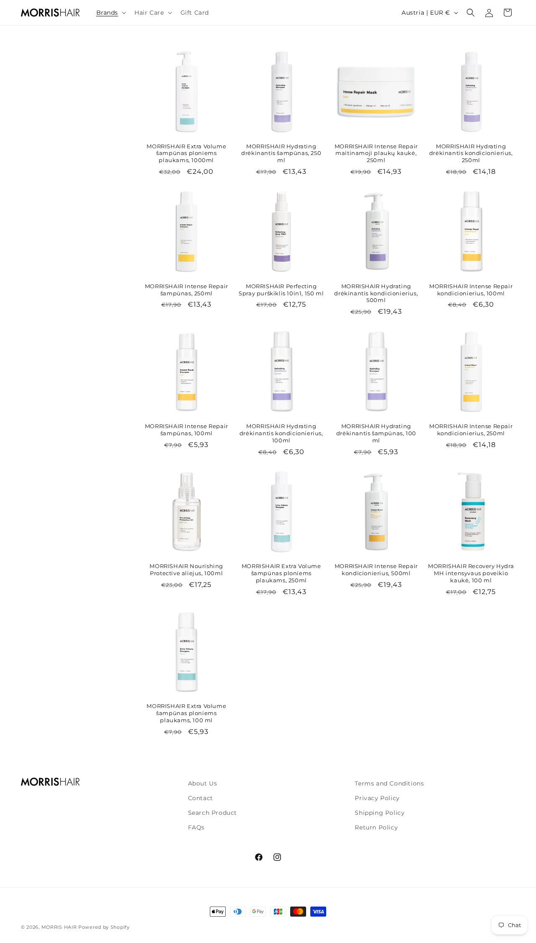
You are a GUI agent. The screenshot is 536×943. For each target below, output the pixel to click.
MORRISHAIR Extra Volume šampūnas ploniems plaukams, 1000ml (186, 153)
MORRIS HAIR (59, 927)
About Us (202, 783)
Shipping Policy (380, 812)
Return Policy (376, 827)
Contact (200, 798)
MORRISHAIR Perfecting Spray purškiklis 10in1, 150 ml (281, 290)
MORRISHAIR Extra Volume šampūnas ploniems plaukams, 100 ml (186, 713)
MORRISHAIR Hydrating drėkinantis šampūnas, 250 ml (281, 153)
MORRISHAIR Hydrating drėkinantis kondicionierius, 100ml (281, 433)
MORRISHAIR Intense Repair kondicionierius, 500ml (376, 569)
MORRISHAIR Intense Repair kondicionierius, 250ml (471, 430)
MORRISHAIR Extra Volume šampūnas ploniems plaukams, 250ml (281, 573)
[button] (110, 12)
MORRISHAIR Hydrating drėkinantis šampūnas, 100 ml (376, 433)
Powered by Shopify (104, 927)
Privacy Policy (377, 798)
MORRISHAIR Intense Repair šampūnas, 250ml (186, 290)
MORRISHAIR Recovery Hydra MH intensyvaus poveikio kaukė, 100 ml (471, 573)
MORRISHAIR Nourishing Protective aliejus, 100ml (186, 569)
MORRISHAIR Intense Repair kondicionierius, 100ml (471, 290)
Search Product (212, 812)
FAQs (196, 827)
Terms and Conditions (389, 783)
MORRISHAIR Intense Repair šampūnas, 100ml (186, 430)
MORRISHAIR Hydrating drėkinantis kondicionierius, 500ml (376, 293)
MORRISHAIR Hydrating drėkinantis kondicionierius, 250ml (471, 153)
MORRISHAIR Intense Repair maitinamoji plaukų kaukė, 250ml (376, 153)
